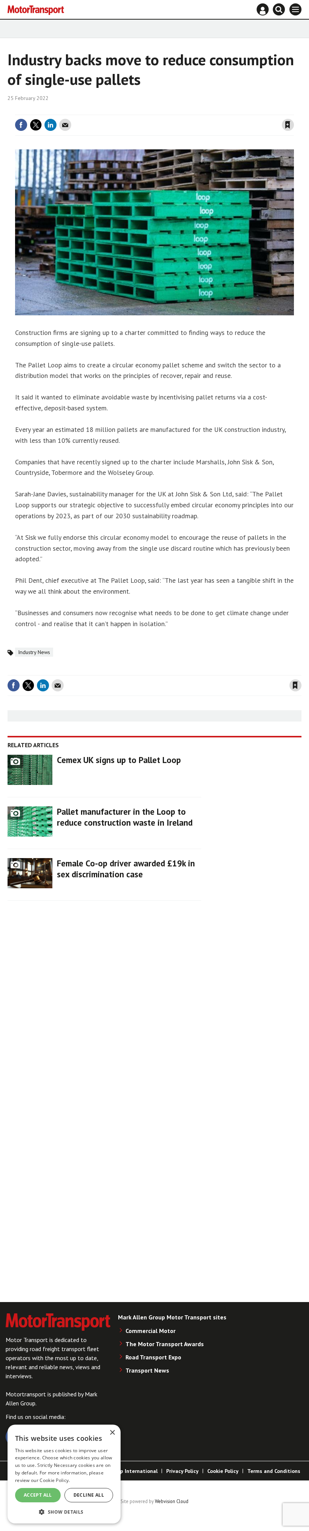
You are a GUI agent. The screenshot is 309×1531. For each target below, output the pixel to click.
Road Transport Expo (153, 1357)
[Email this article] (65, 125)
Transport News (147, 1370)
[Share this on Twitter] (36, 125)
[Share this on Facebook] (21, 125)
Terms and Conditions (273, 1471)
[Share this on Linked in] (50, 125)
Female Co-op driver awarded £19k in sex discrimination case (126, 869)
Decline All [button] (88, 1495)
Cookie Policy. (55, 1480)
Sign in (198, 110)
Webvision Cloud (171, 1501)
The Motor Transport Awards (164, 1344)
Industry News (34, 652)
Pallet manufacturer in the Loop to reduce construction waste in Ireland (125, 817)
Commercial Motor (150, 1330)
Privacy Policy (182, 1471)
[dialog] (64, 1474)
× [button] (112, 1433)
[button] (64, 1511)
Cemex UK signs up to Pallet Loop (119, 759)
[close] (293, 110)
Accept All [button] (38, 1495)
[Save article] (288, 125)
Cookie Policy (223, 1471)
